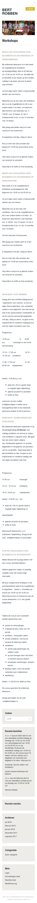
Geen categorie (11, 854)
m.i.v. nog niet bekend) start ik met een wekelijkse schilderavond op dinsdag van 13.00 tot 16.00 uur (18, 782)
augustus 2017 (11, 836)
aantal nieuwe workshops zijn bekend (16, 772)
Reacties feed (10, 880)
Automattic (25, 899)
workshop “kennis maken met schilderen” (16, 765)
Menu (31, 9)
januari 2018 (10, 829)
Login (7, 872)
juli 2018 (8, 822)
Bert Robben (10, 11)
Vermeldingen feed (12, 876)
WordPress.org (11, 883)
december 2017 (11, 832)
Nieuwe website (11, 789)
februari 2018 (10, 825)
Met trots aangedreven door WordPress (18, 897)
